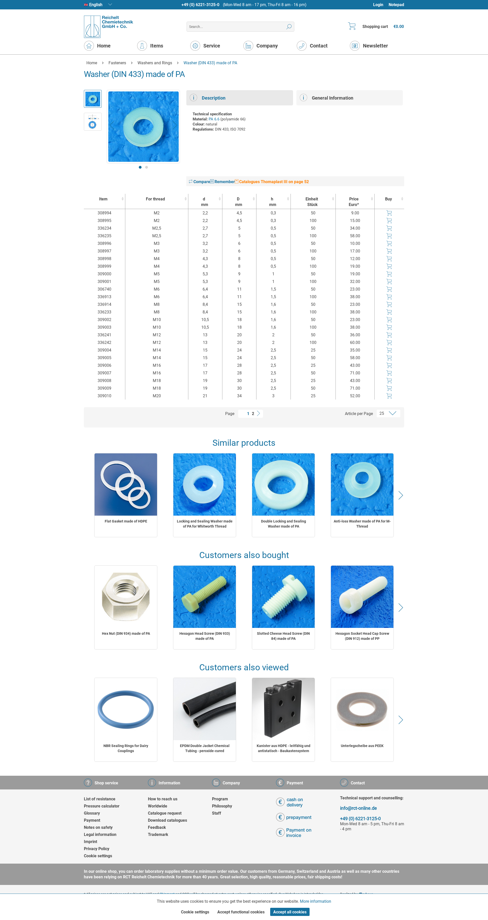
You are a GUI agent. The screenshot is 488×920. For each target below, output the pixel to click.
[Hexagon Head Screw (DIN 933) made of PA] (204, 597)
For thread (155, 199)
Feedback (157, 827)
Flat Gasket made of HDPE (126, 521)
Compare (201, 181)
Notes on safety (98, 827)
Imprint (90, 841)
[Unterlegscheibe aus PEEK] (362, 709)
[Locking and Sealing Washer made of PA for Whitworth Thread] (204, 484)
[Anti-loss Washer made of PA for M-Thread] (362, 484)
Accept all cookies (290, 912)
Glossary (92, 813)
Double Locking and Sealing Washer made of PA (283, 523)
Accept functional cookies (241, 912)
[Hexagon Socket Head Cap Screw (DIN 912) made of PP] (362, 597)
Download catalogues (167, 820)
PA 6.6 (214, 119)
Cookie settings (98, 855)
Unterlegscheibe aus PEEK (362, 746)
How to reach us (162, 799)
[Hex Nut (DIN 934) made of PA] (126, 597)
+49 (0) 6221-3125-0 (200, 4)
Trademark (158, 834)
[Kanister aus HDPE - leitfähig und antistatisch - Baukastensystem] (283, 709)
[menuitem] (380, 4)
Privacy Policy (96, 848)
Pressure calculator (101, 806)
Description (213, 98)
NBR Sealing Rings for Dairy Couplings (125, 748)
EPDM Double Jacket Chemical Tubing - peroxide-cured (205, 748)
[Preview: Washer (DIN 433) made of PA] (93, 99)
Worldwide (157, 806)
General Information (332, 98)
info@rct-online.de (358, 808)
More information (315, 901)
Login (378, 4)
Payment (92, 820)
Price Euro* (354, 202)
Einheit (312, 202)
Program (220, 799)
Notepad (396, 4)
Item (103, 199)
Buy (388, 199)
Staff (216, 813)
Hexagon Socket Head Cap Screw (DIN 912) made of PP (362, 636)
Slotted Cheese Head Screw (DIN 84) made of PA (283, 636)
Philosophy (222, 806)
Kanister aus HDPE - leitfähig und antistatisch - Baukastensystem (283, 748)
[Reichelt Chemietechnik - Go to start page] (108, 26)
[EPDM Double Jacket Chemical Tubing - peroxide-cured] (204, 709)
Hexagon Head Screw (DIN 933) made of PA (204, 636)
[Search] (289, 27)
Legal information (100, 834)
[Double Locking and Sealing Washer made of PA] (283, 484)
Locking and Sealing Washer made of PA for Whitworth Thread (205, 523)
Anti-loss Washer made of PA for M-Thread (362, 523)
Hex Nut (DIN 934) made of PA (126, 633)
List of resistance (99, 799)
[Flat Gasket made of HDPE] (126, 484)
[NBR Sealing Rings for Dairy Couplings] (126, 709)
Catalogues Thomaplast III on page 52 (273, 181)
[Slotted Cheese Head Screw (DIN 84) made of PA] (283, 597)
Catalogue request (164, 813)
